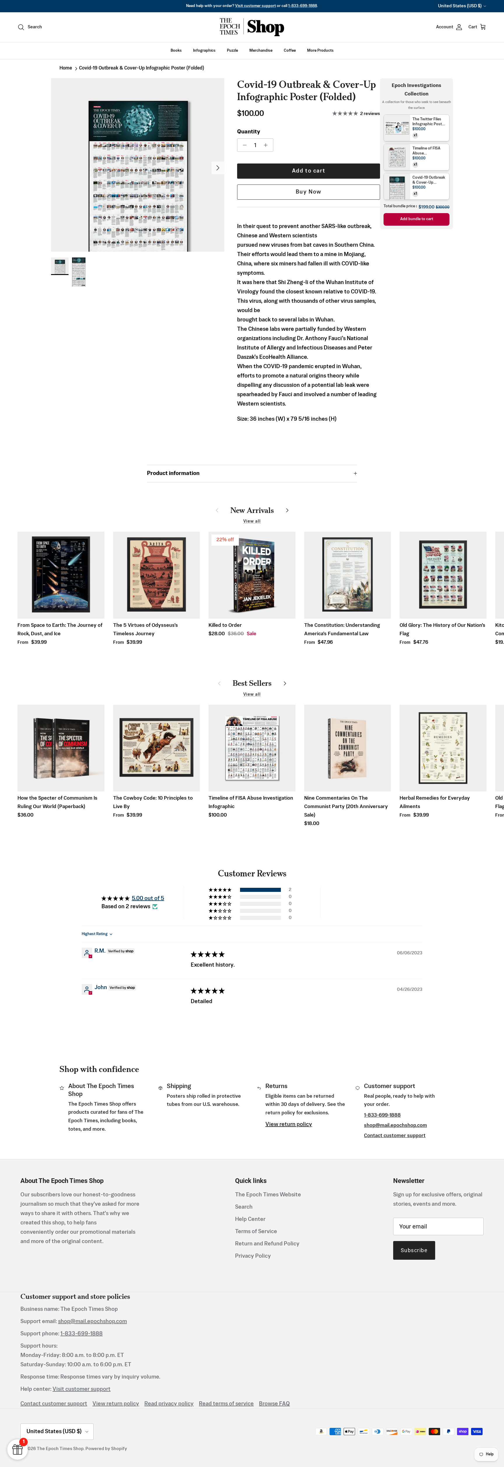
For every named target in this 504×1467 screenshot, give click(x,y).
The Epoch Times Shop (60, 1449)
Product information (173, 473)
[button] (220, 890)
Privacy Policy (253, 1256)
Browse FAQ (274, 1404)
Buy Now (308, 192)
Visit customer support (255, 6)
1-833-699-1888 (302, 6)
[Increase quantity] (267, 145)
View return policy (288, 1124)
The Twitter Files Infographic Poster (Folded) (428, 122)
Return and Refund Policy (267, 1244)
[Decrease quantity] (243, 145)
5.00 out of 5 (148, 898)
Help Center (250, 1219)
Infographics (204, 51)
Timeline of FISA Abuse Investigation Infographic (426, 151)
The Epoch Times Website (268, 1195)
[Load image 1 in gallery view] (137, 165)
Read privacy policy (169, 1404)
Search (244, 1207)
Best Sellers (252, 683)
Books (176, 51)
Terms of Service (256, 1231)
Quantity (248, 132)
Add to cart (309, 171)
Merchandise (260, 51)
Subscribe (414, 1250)
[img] (208, 954)
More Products (320, 51)
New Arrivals (252, 510)
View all (252, 521)
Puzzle (232, 51)
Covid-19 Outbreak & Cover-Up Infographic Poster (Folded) (141, 68)
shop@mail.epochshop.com (395, 1125)
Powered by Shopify (106, 1449)
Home (66, 68)
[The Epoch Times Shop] (252, 27)
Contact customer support (395, 1135)
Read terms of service (226, 1404)
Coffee (290, 51)
